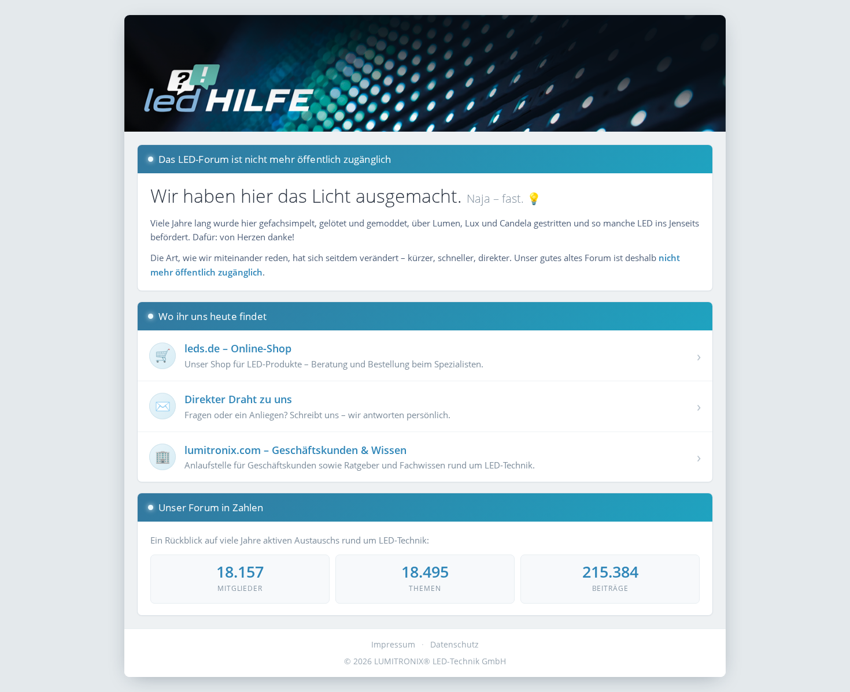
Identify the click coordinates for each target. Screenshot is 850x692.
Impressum (393, 644)
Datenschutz (454, 644)
